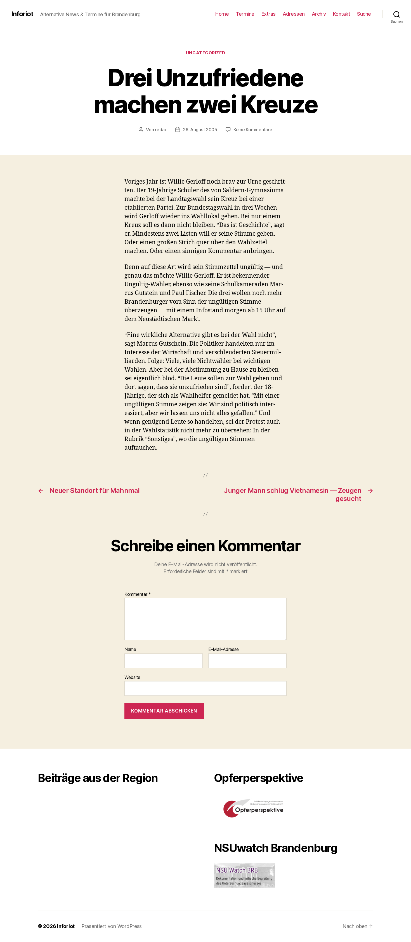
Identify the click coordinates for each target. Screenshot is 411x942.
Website (132, 677)
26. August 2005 (200, 129)
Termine (245, 14)
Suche (364, 14)
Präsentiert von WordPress (111, 926)
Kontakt (341, 14)
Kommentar (137, 594)
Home (222, 14)
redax (161, 129)
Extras (268, 14)
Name (130, 649)
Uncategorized (205, 52)
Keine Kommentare (252, 129)
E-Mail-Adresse (223, 649)
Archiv (319, 14)
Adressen (294, 14)
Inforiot (22, 14)
